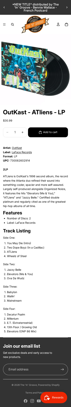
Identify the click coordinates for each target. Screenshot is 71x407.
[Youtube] (39, 401)
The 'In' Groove (28, 384)
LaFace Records (22, 152)
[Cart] (66, 24)
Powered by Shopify (49, 384)
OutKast (17, 147)
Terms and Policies (35, 392)
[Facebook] (25, 401)
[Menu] (4, 24)
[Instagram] (32, 401)
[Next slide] (67, 7)
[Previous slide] (4, 7)
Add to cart (50, 132)
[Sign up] (62, 369)
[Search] (12, 24)
